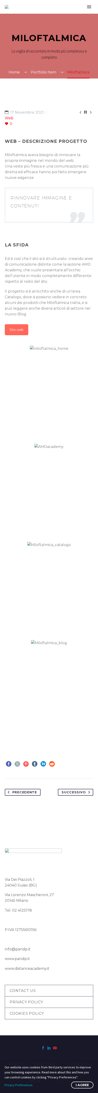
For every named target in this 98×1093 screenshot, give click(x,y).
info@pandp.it (18, 949)
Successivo (74, 792)
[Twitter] (17, 764)
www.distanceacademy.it (27, 968)
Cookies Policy (27, 1013)
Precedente (24, 792)
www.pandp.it (17, 959)
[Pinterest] (26, 764)
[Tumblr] (34, 764)
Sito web (16, 330)
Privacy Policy (26, 1002)
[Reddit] (52, 764)
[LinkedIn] (43, 764)
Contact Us (23, 990)
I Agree (82, 1085)
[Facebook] (8, 764)
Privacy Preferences (19, 1085)
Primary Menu (89, 6)
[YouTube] (55, 1048)
